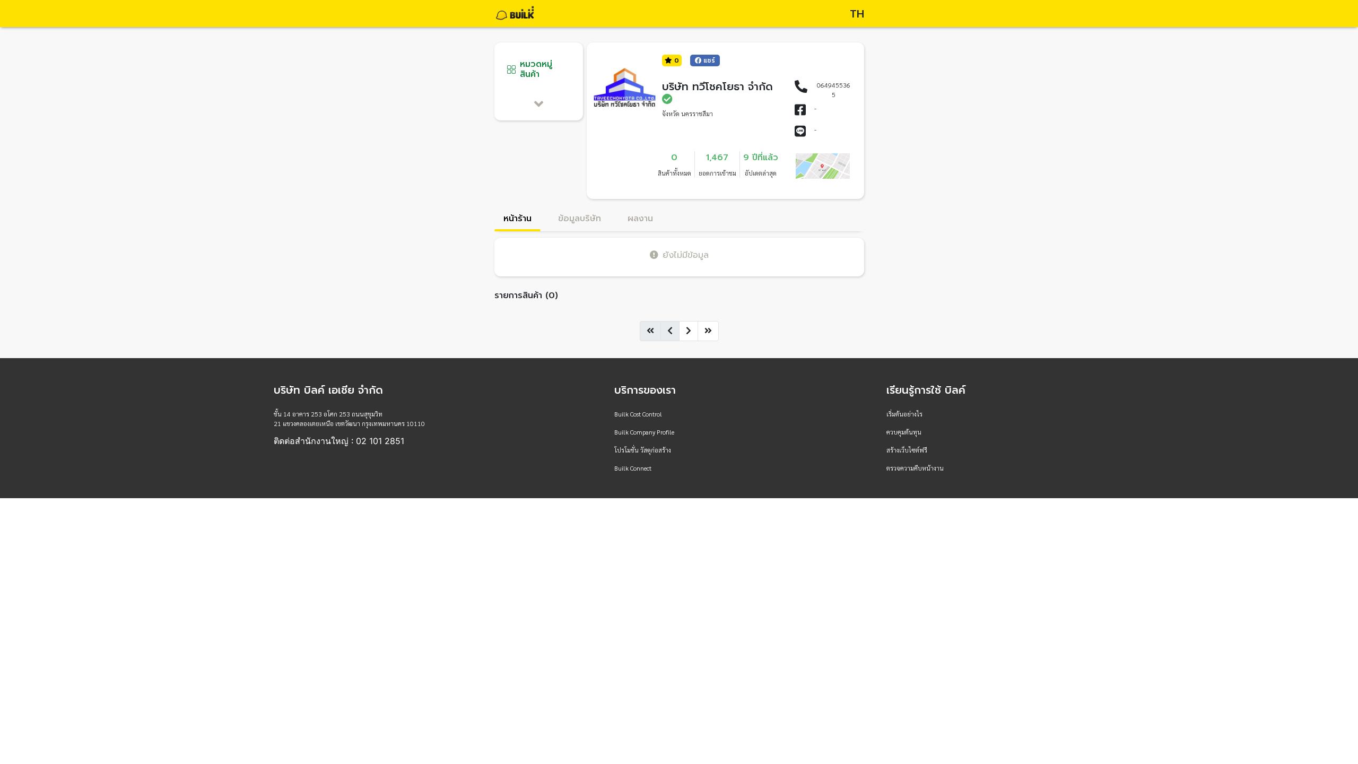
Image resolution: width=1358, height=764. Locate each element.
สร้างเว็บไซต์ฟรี (906, 450)
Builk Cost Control (638, 414)
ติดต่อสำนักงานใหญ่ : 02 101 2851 (339, 441)
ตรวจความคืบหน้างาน (915, 468)
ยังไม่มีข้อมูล (686, 254)
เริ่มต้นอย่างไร (904, 414)
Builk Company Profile (644, 432)
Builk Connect (632, 468)
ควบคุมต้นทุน (903, 432)
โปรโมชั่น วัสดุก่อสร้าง (642, 450)
